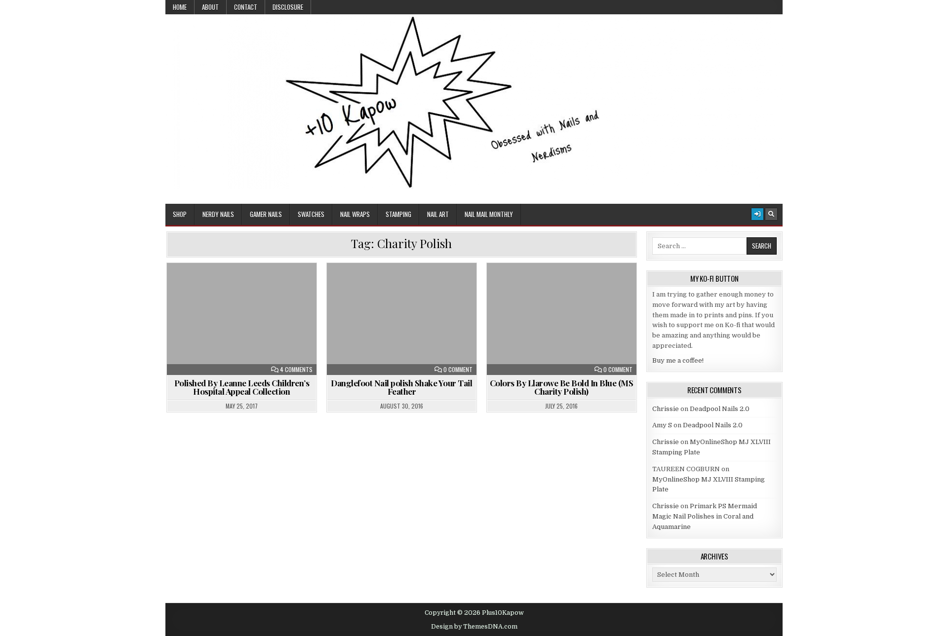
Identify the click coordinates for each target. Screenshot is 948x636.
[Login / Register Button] (757, 214)
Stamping (398, 214)
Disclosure (288, 7)
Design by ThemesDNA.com (474, 626)
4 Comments (296, 370)
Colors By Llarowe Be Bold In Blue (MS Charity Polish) (561, 387)
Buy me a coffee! (678, 360)
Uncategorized (246, 287)
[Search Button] (771, 214)
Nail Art (438, 214)
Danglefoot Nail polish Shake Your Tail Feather (401, 387)
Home (180, 7)
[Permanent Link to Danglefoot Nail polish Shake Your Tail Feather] (401, 319)
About (210, 7)
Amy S (662, 425)
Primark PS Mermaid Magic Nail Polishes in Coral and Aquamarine (704, 516)
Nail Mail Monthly (489, 214)
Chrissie (665, 408)
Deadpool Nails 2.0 (720, 408)
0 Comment (458, 370)
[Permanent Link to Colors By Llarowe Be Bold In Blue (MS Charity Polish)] (561, 319)
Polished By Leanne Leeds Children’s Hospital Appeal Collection (242, 387)
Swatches (311, 214)
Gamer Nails (266, 214)
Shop (180, 214)
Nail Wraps (355, 214)
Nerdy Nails (218, 214)
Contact (245, 7)
